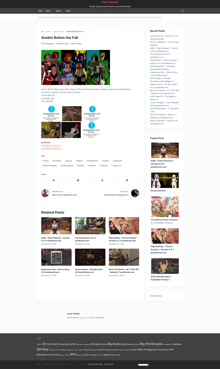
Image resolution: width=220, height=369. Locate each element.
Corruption (167, 344)
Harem (128, 350)
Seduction (80, 355)
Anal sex (41, 17)
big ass (68, 161)
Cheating (157, 17)
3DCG (46, 161)
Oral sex (57, 354)
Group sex (107, 350)
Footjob (80, 350)
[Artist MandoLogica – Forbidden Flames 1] (166, 266)
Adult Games (76, 44)
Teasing (103, 166)
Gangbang (93, 350)
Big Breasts (127, 344)
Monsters (42, 354)
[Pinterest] (102, 180)
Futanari (113, 17)
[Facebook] (53, 180)
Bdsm (88, 17)
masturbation (163, 349)
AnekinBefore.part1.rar (50, 145)
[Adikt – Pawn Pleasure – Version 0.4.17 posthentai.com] (56, 225)
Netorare (101, 17)
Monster (76, 17)
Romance (92, 166)
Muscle (151, 17)
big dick (136, 344)
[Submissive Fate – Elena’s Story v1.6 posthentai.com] (56, 257)
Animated (56, 161)
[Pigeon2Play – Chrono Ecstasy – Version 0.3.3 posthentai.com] (124, 225)
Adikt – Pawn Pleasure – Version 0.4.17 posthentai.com (162, 164)
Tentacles (92, 355)
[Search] (182, 11)
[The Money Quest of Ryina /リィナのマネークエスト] (166, 206)
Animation (96, 344)
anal (72, 344)
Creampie (176, 344)
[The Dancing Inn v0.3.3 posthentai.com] (90, 225)
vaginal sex (116, 166)
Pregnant (52, 17)
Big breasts (135, 17)
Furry (108, 17)
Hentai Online (156, 296)
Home (40, 11)
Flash (75, 350)
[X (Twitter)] (78, 180)
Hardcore (122, 350)
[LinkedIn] (127, 180)
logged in (82, 317)
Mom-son (60, 17)
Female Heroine (54, 350)
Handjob (115, 350)
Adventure (64, 344)
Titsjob (100, 355)
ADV (56, 344)
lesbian (134, 349)
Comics (48, 11)
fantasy (105, 161)
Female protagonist (66, 350)
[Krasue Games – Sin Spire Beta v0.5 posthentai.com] (90, 257)
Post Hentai (110, 2)
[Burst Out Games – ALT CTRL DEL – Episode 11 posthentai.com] (124, 257)
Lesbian (144, 17)
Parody (120, 17)
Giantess (127, 17)
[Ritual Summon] (166, 180)
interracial (117, 161)
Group (83, 17)
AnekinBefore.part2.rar (51, 148)
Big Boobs (114, 344)
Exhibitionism (92, 161)
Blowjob (94, 17)
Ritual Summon (158, 190)
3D (44, 344)
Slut (86, 355)
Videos (68, 11)
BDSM (104, 344)
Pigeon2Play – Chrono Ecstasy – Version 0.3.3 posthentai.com (162, 249)
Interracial (69, 17)
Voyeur (118, 355)
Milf (46, 17)
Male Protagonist (50, 166)
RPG (73, 354)
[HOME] (42, 31)
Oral (50, 354)
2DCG (39, 344)
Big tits (79, 161)
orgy (63, 355)
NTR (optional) (67, 166)
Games (58, 11)
